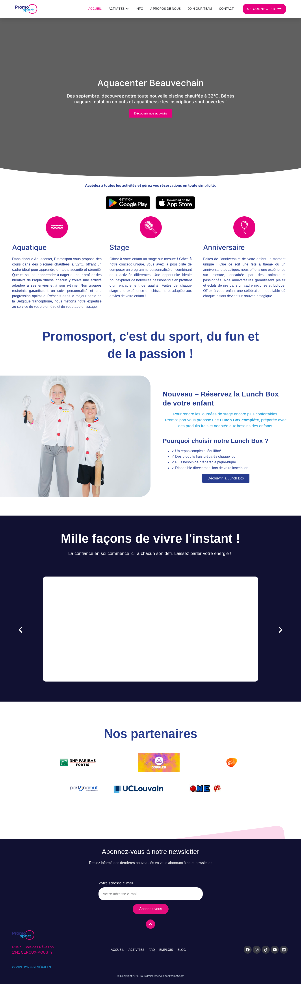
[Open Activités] (127, 8)
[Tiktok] (266, 950)
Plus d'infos (150, 638)
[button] (20, 630)
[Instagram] (257, 950)
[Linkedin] (284, 950)
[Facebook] (248, 950)
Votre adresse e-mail (115, 883)
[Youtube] (275, 950)
